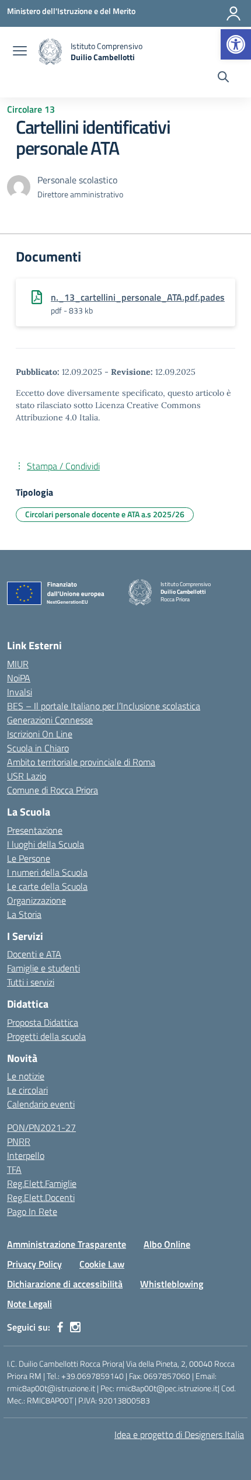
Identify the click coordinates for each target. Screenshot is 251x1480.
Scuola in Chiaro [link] (38, 748)
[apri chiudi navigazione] (20, 52)
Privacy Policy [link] (34, 1264)
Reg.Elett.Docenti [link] (41, 1197)
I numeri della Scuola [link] (47, 872)
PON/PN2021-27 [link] (41, 1127)
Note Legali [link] (29, 1304)
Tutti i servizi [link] (30, 982)
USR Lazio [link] (26, 776)
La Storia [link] (24, 914)
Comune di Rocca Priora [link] (52, 790)
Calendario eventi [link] (41, 1104)
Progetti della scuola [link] (46, 1036)
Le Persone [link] (28, 858)
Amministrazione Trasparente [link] (66, 1244)
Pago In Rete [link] (32, 1211)
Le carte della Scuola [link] (47, 886)
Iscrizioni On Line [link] (39, 734)
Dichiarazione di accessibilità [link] (65, 1284)
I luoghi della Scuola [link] (45, 844)
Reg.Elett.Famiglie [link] (41, 1183)
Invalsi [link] (19, 692)
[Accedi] (233, 13)
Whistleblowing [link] (171, 1284)
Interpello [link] (25, 1155)
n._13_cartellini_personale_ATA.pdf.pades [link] (138, 297)
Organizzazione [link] (36, 900)
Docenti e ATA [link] (34, 954)
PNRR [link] (18, 1141)
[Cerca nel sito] (223, 78)
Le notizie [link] (25, 1076)
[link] (236, 44)
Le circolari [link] (27, 1090)
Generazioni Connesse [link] (50, 720)
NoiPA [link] (18, 678)
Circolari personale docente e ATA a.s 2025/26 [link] (104, 514)
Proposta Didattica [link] (42, 1022)
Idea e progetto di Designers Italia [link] (179, 1434)
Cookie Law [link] (101, 1264)
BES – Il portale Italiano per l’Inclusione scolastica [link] (103, 706)
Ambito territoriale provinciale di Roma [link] (81, 762)
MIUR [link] (18, 664)
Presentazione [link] (34, 830)
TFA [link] (14, 1169)
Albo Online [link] (167, 1244)
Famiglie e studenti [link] (43, 968)
